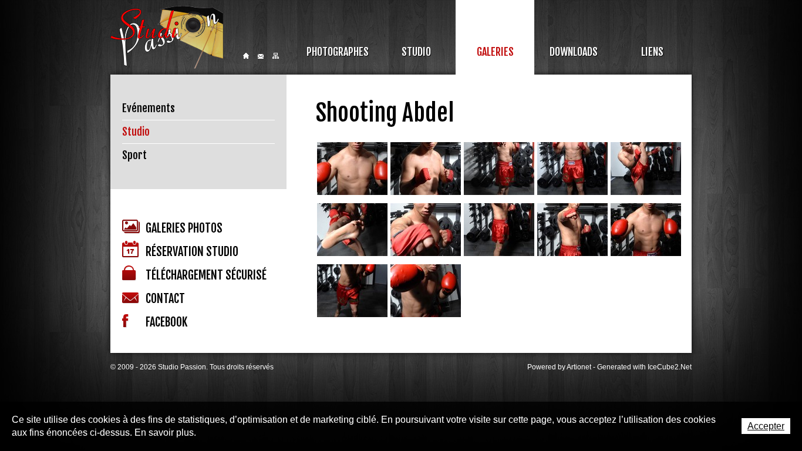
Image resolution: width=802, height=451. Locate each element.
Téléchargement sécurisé (206, 275)
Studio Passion (166, 37)
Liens (652, 51)
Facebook (166, 322)
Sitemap (275, 56)
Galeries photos (184, 228)
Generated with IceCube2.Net (644, 367)
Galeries (495, 51)
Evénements (148, 108)
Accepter (765, 426)
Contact (261, 56)
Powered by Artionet (559, 367)
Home (246, 56)
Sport (134, 155)
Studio (416, 51)
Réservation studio (192, 251)
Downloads (574, 51)
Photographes (337, 51)
